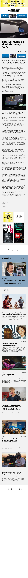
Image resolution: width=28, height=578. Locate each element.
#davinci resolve (6, 202)
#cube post (4, 200)
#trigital (4, 206)
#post (3, 203)
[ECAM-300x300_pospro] (8, 217)
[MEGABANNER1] (14, 3)
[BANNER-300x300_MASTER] (19, 238)
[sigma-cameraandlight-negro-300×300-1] (19, 217)
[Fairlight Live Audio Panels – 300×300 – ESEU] (19, 228)
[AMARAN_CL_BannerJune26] (14, 16)
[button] (23, 258)
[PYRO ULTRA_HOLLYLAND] (8, 238)
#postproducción (6, 205)
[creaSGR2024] (8, 228)
